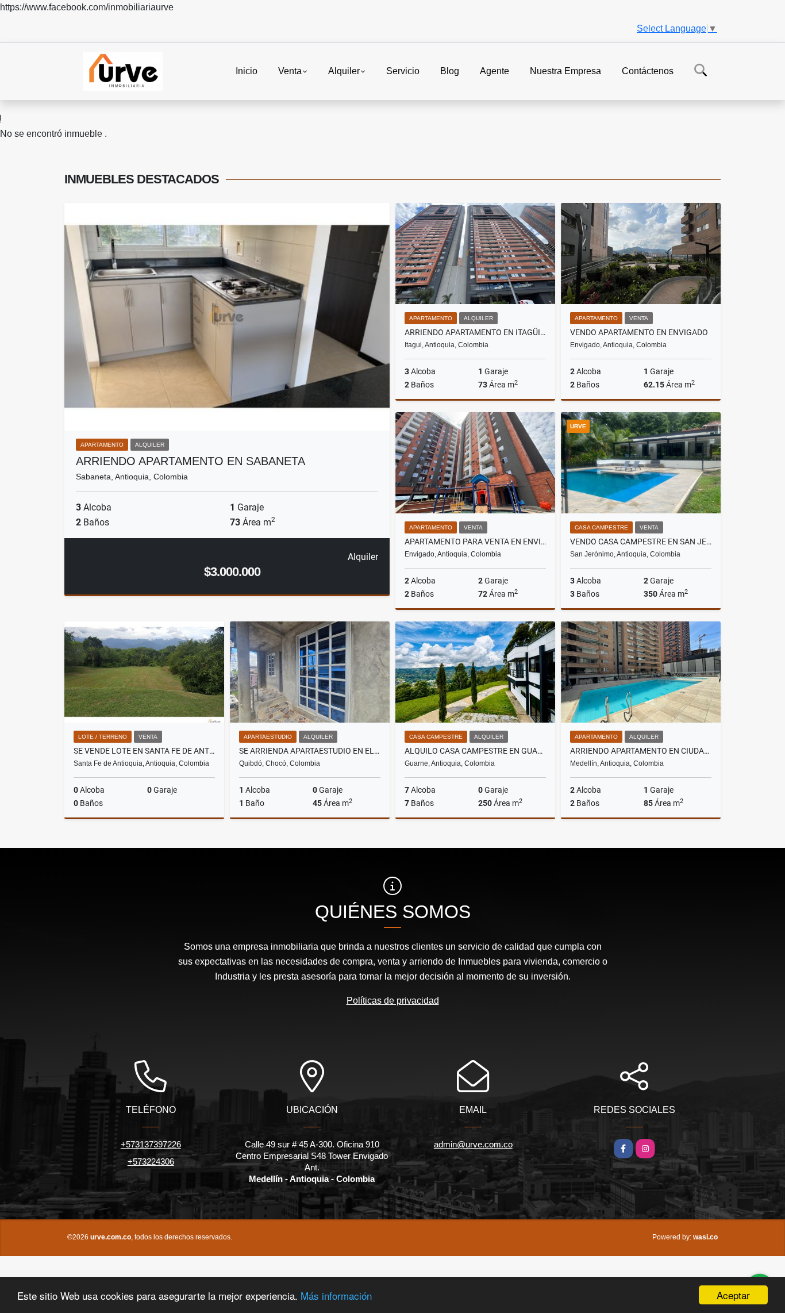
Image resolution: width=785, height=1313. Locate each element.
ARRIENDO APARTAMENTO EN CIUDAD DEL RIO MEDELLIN (640, 750)
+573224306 (151, 1161)
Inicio (246, 70)
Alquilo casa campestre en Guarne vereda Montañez (475, 750)
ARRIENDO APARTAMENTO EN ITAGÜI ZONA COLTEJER (475, 332)
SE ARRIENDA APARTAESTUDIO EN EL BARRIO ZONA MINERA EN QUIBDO (309, 750)
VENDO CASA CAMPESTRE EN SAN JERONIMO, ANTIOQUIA (640, 541)
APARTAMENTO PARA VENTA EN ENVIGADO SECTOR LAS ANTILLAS (475, 541)
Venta (290, 70)
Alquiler (344, 70)
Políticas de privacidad (393, 1000)
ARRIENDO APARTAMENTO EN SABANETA (190, 461)
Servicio (403, 70)
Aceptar (733, 1295)
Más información (336, 1295)
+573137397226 (151, 1144)
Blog (449, 70)
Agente (494, 70)
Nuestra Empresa (565, 70)
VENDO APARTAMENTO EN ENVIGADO (639, 332)
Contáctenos (648, 70)
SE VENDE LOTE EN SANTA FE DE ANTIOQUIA (144, 750)
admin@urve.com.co (473, 1144)
